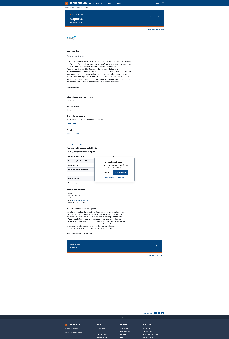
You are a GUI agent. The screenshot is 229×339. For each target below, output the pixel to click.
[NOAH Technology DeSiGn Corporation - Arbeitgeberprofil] (157, 18)
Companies (100, 3)
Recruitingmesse (148, 337)
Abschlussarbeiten (102, 334)
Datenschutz (109, 177)
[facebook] (159, 313)
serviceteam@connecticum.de (73, 332)
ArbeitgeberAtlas (125, 331)
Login (157, 3)
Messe (91, 3)
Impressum (120, 177)
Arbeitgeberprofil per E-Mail (156, 29)
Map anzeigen (72, 123)
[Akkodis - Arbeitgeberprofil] (152, 18)
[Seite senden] (162, 313)
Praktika (99, 331)
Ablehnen (106, 172)
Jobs (109, 3)
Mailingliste (123, 337)
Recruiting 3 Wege (148, 328)
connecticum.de (69, 7)
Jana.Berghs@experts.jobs (81, 200)
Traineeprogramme (102, 337)
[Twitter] (155, 313)
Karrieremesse (124, 328)
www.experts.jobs (73, 133)
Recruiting (117, 3)
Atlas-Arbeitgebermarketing (151, 334)
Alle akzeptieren (120, 172)
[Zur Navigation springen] (162, 3)
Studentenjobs (101, 328)
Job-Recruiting (147, 331)
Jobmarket (123, 334)
